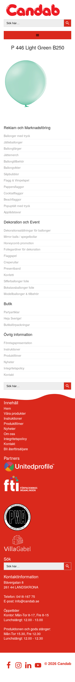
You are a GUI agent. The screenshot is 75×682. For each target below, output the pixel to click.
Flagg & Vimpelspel (16, 180)
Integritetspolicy (14, 368)
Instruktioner (12, 349)
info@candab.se (27, 601)
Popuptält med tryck (17, 206)
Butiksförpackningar (17, 325)
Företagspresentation (18, 343)
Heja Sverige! (12, 318)
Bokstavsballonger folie (19, 287)
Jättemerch (11, 155)
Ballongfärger (12, 148)
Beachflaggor (12, 199)
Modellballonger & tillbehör (21, 294)
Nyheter (9, 362)
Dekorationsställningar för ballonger (27, 230)
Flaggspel (10, 256)
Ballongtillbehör (14, 161)
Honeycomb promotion (19, 243)
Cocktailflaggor (13, 193)
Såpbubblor (11, 174)
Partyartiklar (12, 312)
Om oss (9, 433)
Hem (7, 408)
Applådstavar (12, 212)
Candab (37, 10)
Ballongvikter (12, 167)
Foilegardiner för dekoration (22, 249)
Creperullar (11, 262)
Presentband (12, 268)
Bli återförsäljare (16, 448)
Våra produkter (15, 413)
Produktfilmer (12, 355)
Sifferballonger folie (16, 281)
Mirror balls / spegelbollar (20, 236)
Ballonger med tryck (17, 136)
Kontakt (9, 374)
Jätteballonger (13, 142)
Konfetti (9, 275)
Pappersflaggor (14, 187)
